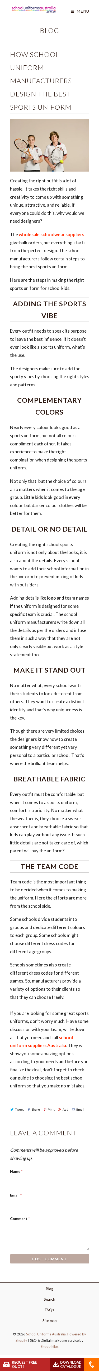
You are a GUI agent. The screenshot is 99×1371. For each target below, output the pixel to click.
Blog (49, 30)
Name (16, 1171)
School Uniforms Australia (46, 1334)
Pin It (51, 1109)
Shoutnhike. (50, 1346)
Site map (50, 1320)
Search (49, 1299)
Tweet (19, 1109)
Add (65, 1109)
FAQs (49, 1309)
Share (36, 1109)
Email (80, 1109)
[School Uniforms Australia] (33, 9)
